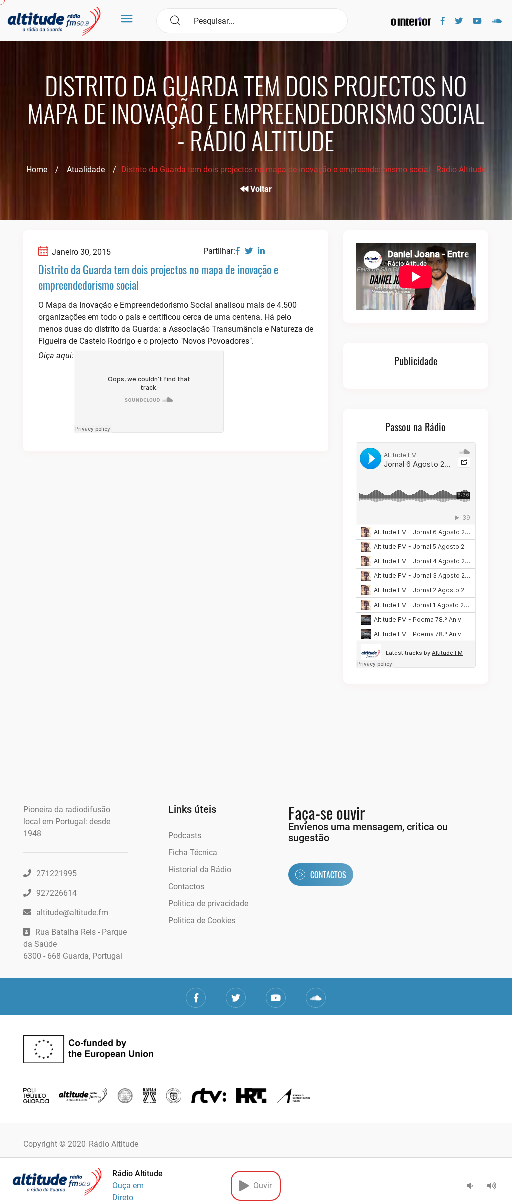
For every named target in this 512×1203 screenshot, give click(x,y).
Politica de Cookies (202, 920)
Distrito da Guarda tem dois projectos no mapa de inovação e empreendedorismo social (158, 277)
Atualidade (86, 169)
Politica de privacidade (208, 903)
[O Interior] (411, 21)
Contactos (186, 886)
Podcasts (185, 835)
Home (37, 169)
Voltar (260, 189)
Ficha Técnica (193, 852)
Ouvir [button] (261, 1185)
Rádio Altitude (113, 1144)
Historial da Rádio (200, 869)
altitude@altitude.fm (72, 912)
